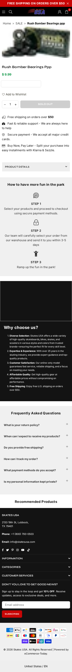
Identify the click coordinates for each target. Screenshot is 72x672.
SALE (19, 23)
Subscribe (12, 614)
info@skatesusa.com (22, 541)
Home (7, 23)
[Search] (10, 11)
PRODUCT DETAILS (17, 166)
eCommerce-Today (35, 653)
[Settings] (59, 11)
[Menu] (3, 11)
